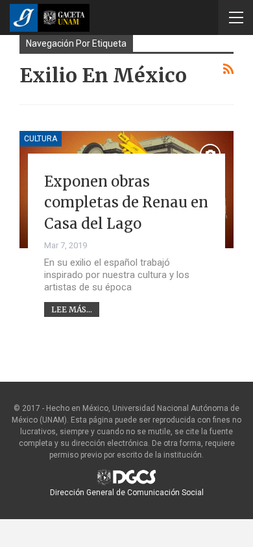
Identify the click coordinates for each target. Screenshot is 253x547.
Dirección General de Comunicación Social (127, 492)
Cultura (40, 138)
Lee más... (71, 309)
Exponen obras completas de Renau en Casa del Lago (126, 202)
